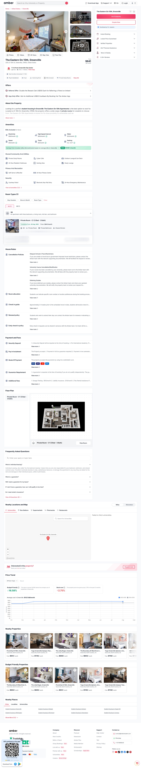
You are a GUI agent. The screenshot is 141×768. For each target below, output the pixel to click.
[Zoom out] (8, 552)
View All (76, 78)
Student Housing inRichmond (46, 712)
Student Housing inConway (111, 712)
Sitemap (99, 747)
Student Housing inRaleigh (45, 709)
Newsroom (77, 736)
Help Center (100, 733)
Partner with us (57, 751)
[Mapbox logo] (10, 558)
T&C (97, 740)
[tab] (10, 510)
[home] (8, 3)
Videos (22, 55)
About (54, 733)
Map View (46, 55)
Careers (55, 758)
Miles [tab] (117, 505)
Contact (98, 736)
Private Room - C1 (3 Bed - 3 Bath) (16, 398)
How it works (57, 736)
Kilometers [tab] (129, 505)
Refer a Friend (57, 740)
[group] (61, 416)
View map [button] (31, 69)
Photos (11, 55)
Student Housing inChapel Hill (112, 709)
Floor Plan (58, 55)
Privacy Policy (100, 743)
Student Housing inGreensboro (79, 712)
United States (16, 8)
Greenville (25, 8)
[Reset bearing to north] (8, 554)
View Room (83, 443)
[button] (22, 739)
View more (34, 346)
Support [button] (106, 3)
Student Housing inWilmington (13, 712)
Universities (56, 754)
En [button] (117, 3)
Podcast (76, 733)
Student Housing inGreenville (13, 709)
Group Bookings (58, 743)
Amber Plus (77, 740)
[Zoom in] (8, 549)
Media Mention (78, 743)
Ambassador (78, 747)
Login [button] (126, 3)
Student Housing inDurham (78, 709)
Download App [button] (93, 3)
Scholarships (78, 750)
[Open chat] (137, 764)
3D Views (33, 55)
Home (7, 8)
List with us (56, 747)
